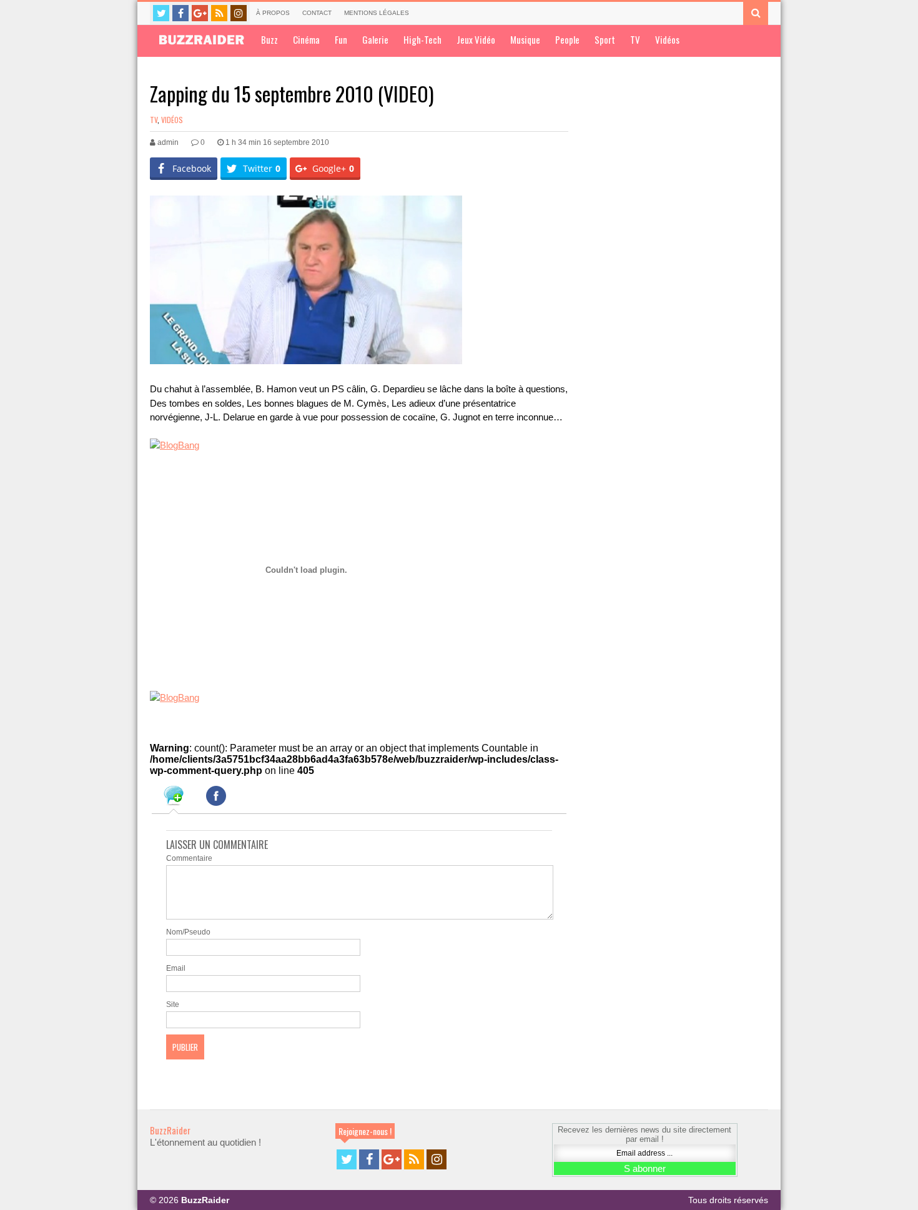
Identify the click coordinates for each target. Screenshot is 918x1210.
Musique (525, 39)
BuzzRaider (170, 1130)
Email (175, 968)
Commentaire (189, 858)
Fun (341, 39)
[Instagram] (238, 13)
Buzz (269, 39)
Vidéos (667, 39)
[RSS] (219, 13)
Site (172, 1004)
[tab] (174, 798)
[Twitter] (161, 13)
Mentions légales (376, 12)
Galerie (375, 39)
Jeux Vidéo (476, 39)
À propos (273, 12)
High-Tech (422, 39)
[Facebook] (180, 13)
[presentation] (174, 798)
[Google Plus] (200, 13)
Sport (605, 39)
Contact (317, 12)
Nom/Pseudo (188, 932)
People (567, 39)
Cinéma (306, 39)
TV (635, 39)
